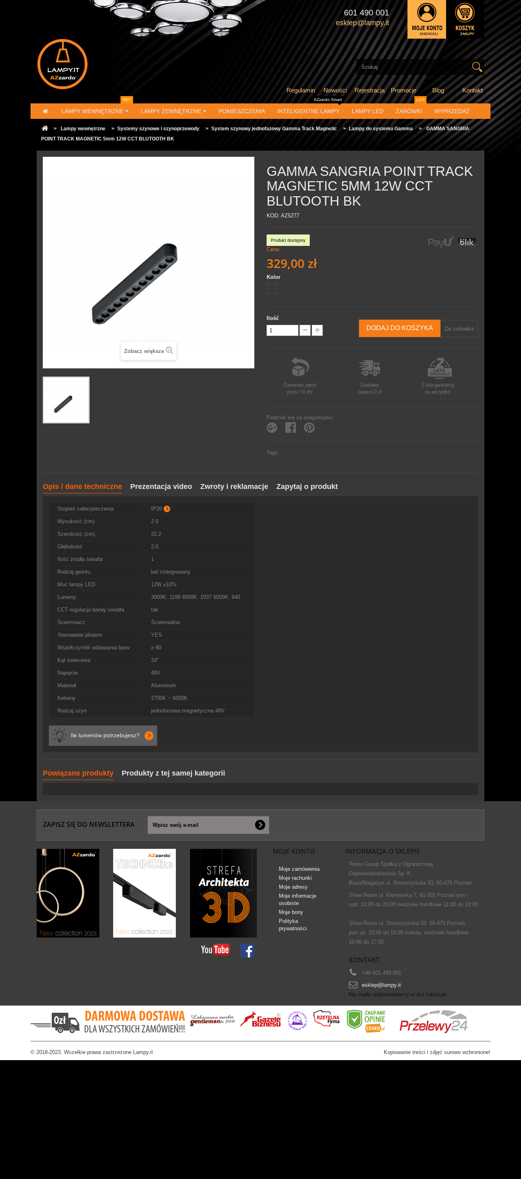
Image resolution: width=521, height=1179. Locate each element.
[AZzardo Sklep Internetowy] (107, 64)
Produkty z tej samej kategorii (173, 773)
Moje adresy (293, 887)
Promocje (403, 90)
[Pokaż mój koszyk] (465, 19)
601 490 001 (366, 12)
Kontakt (472, 90)
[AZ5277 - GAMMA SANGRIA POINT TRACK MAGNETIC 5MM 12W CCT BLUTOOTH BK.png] (66, 400)
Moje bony (291, 912)
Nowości (335, 90)
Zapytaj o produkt (307, 486)
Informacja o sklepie (382, 851)
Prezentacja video (161, 486)
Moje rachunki (295, 878)
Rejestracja (370, 90)
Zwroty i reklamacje (234, 486)
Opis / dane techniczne (82, 486)
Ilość (273, 318)
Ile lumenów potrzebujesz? (105, 735)
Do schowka (459, 329)
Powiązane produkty (78, 773)
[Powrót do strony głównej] (45, 129)
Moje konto (294, 851)
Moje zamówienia (299, 869)
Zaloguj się (426, 19)
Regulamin (301, 90)
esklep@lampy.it (381, 985)
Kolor (274, 277)
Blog (438, 90)
